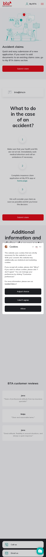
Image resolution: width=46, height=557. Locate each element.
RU (40, 247)
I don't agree (23, 300)
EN (37, 247)
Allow (23, 308)
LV (33, 247)
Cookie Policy (10, 284)
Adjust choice (23, 291)
